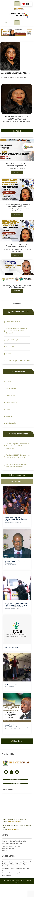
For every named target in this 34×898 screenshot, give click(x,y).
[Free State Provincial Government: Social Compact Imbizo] (17, 486)
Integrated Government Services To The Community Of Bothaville (17, 245)
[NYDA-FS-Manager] (17, 616)
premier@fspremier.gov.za (14, 821)
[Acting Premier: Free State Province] (17, 530)
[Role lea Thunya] (17, 654)
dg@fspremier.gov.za (13, 829)
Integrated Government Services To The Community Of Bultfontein (17, 205)
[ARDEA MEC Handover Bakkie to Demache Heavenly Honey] (17, 572)
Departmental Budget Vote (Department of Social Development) (17, 286)
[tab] (17, 481)
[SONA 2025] (17, 694)
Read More (17, 172)
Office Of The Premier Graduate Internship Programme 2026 (17, 165)
